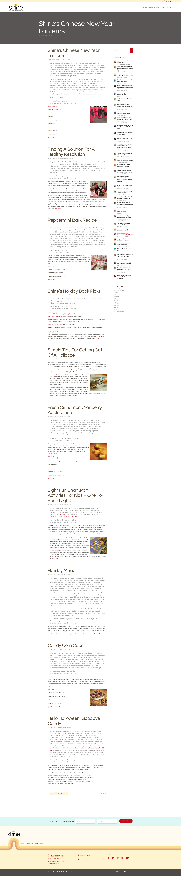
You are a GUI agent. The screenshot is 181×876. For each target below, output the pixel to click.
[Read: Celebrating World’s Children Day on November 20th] (115, 154)
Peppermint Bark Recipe (72, 220)
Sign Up (125, 821)
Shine (69, 59)
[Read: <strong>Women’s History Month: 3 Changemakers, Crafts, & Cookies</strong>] (115, 233)
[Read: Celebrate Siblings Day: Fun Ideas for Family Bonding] (115, 93)
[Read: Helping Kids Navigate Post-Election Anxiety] (115, 61)
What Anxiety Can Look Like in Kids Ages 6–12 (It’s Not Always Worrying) (125, 256)
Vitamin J (62, 514)
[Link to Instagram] (167, 1)
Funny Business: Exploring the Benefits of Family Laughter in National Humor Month (124, 217)
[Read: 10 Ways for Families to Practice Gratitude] (115, 249)
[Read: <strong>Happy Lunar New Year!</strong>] (115, 239)
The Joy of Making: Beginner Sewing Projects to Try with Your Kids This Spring (124, 269)
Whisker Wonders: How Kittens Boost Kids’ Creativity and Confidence (124, 277)
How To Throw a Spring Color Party (125, 229)
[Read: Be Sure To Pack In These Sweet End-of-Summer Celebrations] (115, 186)
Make (64, 59)
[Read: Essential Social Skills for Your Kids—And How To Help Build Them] (115, 197)
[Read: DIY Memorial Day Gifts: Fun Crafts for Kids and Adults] (115, 210)
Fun (63, 649)
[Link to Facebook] (160, 1)
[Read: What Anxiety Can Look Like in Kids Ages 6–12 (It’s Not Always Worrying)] (115, 255)
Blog (36, 843)
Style (115, 307)
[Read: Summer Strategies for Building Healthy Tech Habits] (115, 191)
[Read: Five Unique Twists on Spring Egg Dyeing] (115, 99)
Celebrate (44, 35)
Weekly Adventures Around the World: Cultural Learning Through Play (125, 68)
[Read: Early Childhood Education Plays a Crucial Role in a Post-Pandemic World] (115, 126)
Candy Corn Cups (65, 645)
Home (40, 35)
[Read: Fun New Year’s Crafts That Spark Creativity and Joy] (115, 133)
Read (67, 295)
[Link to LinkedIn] (171, 1)
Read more (51, 137)
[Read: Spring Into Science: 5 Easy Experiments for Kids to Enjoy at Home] (115, 105)
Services (23, 843)
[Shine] (16, 7)
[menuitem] (144, 7)
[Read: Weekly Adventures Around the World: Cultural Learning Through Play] (115, 67)
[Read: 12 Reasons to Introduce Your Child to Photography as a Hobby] (115, 159)
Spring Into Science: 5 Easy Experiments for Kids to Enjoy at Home (124, 106)
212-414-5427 (57, 855)
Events (28, 843)
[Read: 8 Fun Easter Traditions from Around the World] (115, 224)
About (32, 843)
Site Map (50, 872)
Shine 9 (116, 306)
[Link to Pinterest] (164, 1)
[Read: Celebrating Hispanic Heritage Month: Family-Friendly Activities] (115, 171)
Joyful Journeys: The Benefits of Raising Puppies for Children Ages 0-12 (125, 87)
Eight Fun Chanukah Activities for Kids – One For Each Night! (75, 495)
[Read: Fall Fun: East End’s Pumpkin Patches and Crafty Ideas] (115, 165)
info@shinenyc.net (70, 516)
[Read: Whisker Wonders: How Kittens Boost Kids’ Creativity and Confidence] (115, 276)
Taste (66, 158)
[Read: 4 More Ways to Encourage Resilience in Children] (115, 243)
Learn (64, 295)
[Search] (170, 7)
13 (58, 793)
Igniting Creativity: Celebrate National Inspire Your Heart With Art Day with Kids (124, 119)
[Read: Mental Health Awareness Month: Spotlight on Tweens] (115, 80)
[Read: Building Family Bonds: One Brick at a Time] (115, 139)
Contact (41, 843)
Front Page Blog (118, 291)
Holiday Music (61, 570)
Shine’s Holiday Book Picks (74, 291)
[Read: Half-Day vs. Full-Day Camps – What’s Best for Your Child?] (115, 112)
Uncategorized (118, 311)
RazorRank (130, 872)
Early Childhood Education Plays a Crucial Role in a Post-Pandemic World (125, 127)
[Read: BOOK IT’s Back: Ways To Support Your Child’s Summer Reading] (115, 262)
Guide (63, 158)
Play (64, 574)
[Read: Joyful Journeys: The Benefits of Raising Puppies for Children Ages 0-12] (115, 86)
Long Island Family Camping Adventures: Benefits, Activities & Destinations (125, 204)
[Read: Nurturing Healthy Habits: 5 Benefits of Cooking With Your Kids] (115, 74)
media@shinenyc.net (53, 863)
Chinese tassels (53, 127)
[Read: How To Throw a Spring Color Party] (115, 229)
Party (115, 300)
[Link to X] (162, 1)
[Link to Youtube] (169, 1)
